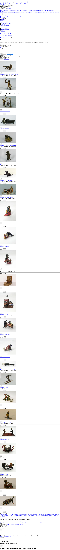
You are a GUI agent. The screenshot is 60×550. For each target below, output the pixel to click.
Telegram (21, 3)
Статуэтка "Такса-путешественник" (6, 164)
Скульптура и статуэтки (47, 12)
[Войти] (1, 9)
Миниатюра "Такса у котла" (4, 270)
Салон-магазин (5, 14)
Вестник (10, 3)
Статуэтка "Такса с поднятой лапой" (6, 180)
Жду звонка (2, 537)
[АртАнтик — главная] (2, 4)
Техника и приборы (4, 28)
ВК (16, 3)
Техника (1, 58)
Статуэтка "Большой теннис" (5, 439)
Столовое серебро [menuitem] (38, 10)
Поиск (1, 17)
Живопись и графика (13, 12)
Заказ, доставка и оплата (12, 14)
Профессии (41, 12)
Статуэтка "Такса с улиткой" (5, 357)
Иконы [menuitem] (12, 10)
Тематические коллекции (5, 27)
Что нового (25, 1)
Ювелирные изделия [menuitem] (50, 10)
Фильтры (2, 46)
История (20, 14)
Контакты (13, 3)
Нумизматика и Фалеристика (24, 12)
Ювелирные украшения (5, 29)
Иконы (18, 12)
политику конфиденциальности (5, 536)
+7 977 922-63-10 (14, 524)
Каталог (1, 3)
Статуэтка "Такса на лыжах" (5, 387)
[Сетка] (0, 47)
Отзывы (23, 14)
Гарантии (17, 14)
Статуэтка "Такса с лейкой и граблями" (6, 92)
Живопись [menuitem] (9, 10)
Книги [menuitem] (1, 10)
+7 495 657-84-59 (3, 2)
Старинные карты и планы (55, 12)
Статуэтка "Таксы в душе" (4, 314)
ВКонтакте (2, 33)
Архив (21, 16)
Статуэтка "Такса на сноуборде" (5, 422)
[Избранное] (2, 9)
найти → (12, 5)
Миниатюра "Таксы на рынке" (5, 334)
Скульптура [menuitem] (30, 10)
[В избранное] (1, 73)
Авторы (5, 16)
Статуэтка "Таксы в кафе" (4, 474)
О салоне (11, 522)
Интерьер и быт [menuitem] (22, 10)
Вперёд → (4, 512)
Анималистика (14, 37)
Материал (2, 55)
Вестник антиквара (6, 522)
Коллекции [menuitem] (42, 10)
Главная (1, 14)
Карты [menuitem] (34, 10)
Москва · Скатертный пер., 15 (23, 2)
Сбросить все (6, 59)
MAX (24, 3)
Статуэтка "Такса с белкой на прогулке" (6, 197)
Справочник (7, 3)
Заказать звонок (3, 7)
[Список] (1, 47)
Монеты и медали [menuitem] (16, 10)
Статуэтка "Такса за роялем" (5, 128)
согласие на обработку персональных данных (46, 535)
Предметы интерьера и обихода (34, 12)
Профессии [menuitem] (26, 10)
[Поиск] (0, 9)
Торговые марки (9, 16)
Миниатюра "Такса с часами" (5, 246)
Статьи (19, 16)
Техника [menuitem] (46, 10)
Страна (1, 57)
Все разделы (2, 16)
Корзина (30, 3)
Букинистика (2, 12)
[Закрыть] (27, 1)
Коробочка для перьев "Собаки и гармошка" (7, 369)
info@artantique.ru (9, 2)
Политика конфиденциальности (30, 522)
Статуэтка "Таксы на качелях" (5, 111)
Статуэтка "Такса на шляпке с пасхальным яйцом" (8, 145)
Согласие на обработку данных (41, 522)
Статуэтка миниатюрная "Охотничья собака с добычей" (9, 74)
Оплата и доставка (19, 522)
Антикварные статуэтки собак (22, 37)
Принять (55, 549)
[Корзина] (3, 9)
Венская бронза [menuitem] (5, 10)
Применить (2, 59)
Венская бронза (7, 12)
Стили (14, 16)
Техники (16, 16)
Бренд (1, 56)
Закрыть (2, 545)
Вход (27, 3)
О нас (4, 3)
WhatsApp (18, 3)
